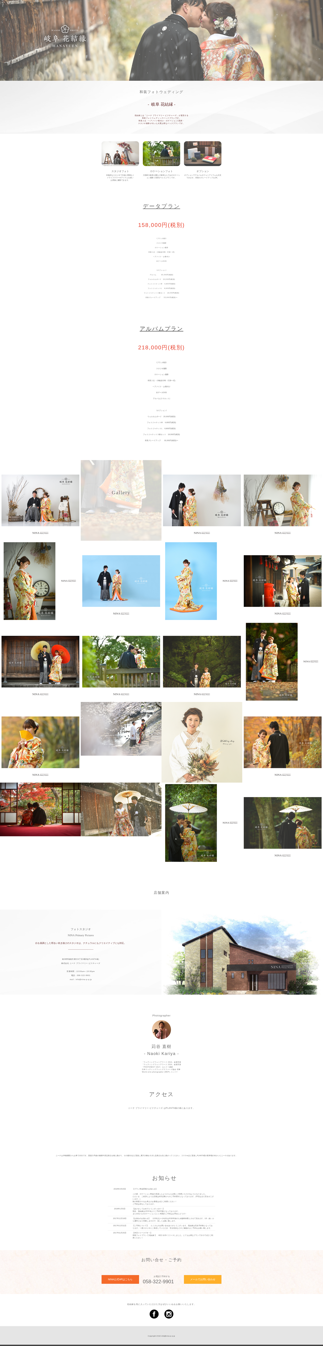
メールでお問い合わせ (202, 1279)
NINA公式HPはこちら (120, 1279)
